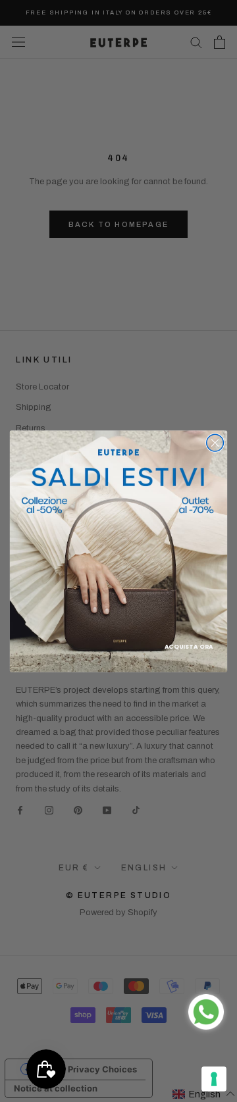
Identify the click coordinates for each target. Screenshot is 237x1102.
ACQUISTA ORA (189, 646)
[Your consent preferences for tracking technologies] (213, 1078)
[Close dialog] (215, 442)
